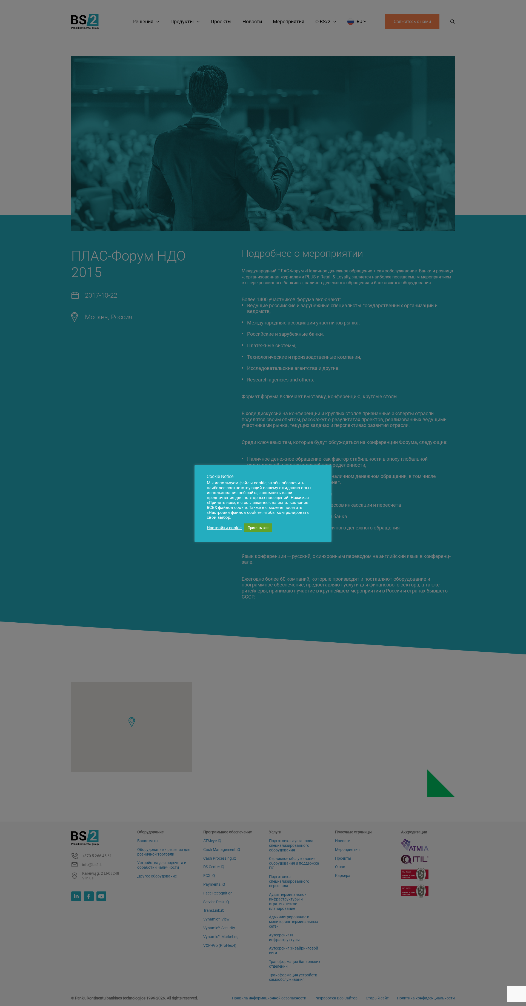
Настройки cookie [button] (224, 527)
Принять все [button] (258, 528)
